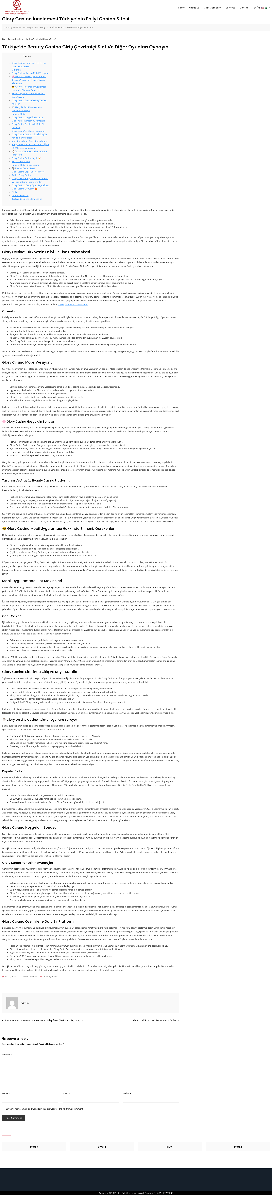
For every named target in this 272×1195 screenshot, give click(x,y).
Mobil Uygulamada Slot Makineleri (28, 93)
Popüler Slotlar (19, 113)
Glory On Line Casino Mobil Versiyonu (30, 73)
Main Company (213, 7)
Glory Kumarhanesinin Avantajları (28, 120)
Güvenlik (16, 69)
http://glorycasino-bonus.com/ (73, 304)
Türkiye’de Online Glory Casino (27, 198)
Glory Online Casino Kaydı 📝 (26, 158)
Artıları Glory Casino (21, 175)
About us (194, 7)
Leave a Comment (29, 976)
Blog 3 (34, 1146)
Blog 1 (170, 1146)
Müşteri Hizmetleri (21, 161)
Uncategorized (50, 976)
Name (6, 1093)
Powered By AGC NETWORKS (158, 1193)
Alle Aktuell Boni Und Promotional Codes (154, 1020)
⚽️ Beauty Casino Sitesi (23, 168)
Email (66, 1093)
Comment (7, 1054)
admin (25, 1003)
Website (127, 1093)
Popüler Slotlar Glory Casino (25, 164)
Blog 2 (238, 1146)
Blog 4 (102, 1146)
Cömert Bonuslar (20, 195)
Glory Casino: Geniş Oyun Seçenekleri (30, 185)
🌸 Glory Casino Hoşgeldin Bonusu (29, 76)
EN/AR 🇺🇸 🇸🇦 (260, 7)
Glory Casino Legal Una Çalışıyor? (28, 171)
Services (230, 7)
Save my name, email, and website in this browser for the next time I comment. (44, 1108)
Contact (245, 7)
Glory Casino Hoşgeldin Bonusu (27, 117)
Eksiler (15, 192)
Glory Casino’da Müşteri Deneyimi (28, 130)
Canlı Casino (18, 96)
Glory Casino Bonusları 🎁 (25, 188)
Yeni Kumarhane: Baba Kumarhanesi (29, 141)
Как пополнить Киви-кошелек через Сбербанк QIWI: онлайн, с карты (44, 1020)
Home (181, 7)
